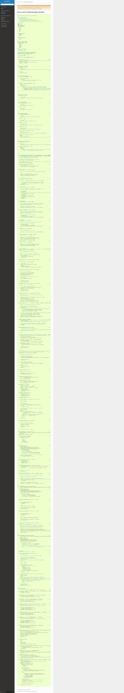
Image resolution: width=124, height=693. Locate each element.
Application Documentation (5, 21)
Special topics (3, 13)
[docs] (49, 59)
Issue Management (4, 26)
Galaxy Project (7, 1)
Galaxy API (2, 18)
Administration (3, 12)
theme (27, 691)
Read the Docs (34, 691)
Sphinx (22, 691)
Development (3, 17)
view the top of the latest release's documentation (33, 8)
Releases (2, 8)
